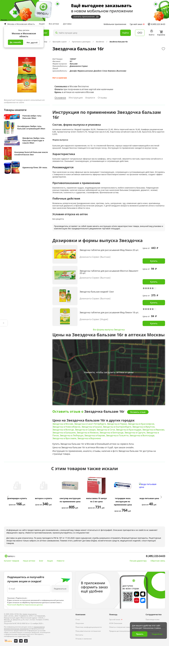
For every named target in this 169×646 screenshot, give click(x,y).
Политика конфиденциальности (89, 627)
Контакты (79, 635)
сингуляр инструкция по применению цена (70, 500)
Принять (139, 634)
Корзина (161, 34)
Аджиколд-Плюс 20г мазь (34, 167)
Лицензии (80, 623)
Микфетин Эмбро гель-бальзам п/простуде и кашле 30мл (33, 140)
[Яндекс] (8, 641)
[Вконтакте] (16, 641)
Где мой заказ (136, 24)
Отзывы (102, 97)
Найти (125, 32)
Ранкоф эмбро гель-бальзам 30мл (32, 117)
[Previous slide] (8, 497)
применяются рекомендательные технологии (24, 628)
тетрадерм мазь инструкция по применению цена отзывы (123, 501)
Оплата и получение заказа (120, 627)
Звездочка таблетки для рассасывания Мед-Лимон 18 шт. (109, 312)
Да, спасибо (15, 42)
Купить (154, 261)
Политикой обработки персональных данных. (25, 605)
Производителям (152, 619)
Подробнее (157, 634)
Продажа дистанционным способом (123, 631)
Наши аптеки (29, 560)
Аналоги (90, 97)
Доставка (67, 24)
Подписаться (60, 588)
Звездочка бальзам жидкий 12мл (97, 292)
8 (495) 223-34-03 (158, 24)
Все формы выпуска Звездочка (109, 329)
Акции (42, 24)
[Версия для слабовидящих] (140, 33)
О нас (78, 619)
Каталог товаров (11, 560)
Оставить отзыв (137, 412)
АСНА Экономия (115, 623)
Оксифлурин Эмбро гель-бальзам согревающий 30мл (31, 127)
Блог (41, 560)
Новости (60, 560)
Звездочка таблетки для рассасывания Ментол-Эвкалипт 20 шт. (109, 272)
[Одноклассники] (26, 641)
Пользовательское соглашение (88, 631)
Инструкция (76, 97)
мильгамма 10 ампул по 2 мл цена (96, 500)
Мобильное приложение (115, 24)
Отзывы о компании (84, 639)
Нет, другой (32, 42)
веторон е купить (43, 498)
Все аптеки (54, 24)
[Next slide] (161, 497)
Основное (60, 97)
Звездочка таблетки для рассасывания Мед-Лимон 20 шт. (109, 250)
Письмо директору (138, 561)
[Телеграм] (21, 641)
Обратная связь (158, 561)
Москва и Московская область (21, 24)
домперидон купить (17, 498)
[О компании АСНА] (10, 556)
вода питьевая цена (149, 498)
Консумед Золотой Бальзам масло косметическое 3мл (31, 153)
